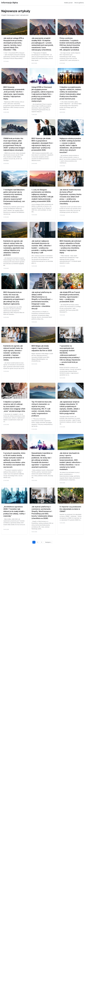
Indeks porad (68, 2)
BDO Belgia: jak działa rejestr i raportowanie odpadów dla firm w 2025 (42, 348)
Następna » (48, 542)
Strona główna (79, 2)
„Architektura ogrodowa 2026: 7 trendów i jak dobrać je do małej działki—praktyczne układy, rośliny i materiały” (14, 511)
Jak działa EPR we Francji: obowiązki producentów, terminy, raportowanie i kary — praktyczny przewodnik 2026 (70, 297)
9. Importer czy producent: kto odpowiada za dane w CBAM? (70, 509)
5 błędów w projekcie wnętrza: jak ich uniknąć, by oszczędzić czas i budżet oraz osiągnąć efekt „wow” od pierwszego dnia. (14, 406)
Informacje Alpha (9, 2)
